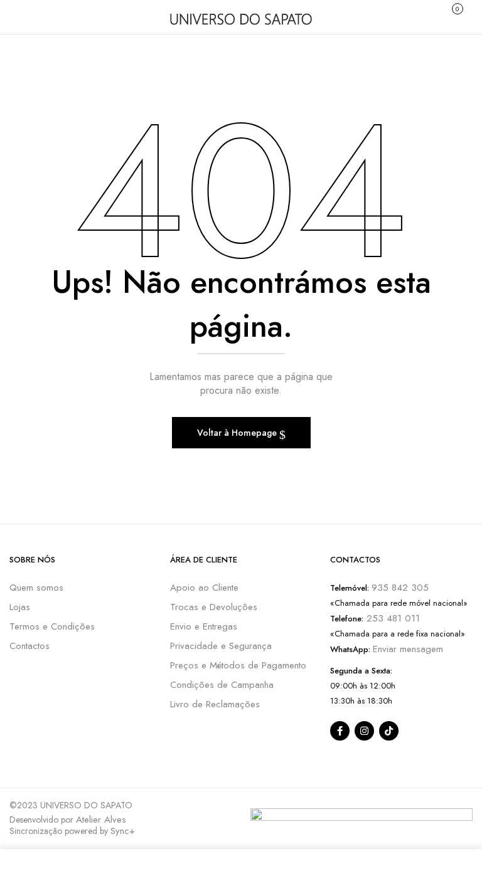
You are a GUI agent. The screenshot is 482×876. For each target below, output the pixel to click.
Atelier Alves (101, 819)
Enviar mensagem (408, 649)
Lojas (19, 607)
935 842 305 (400, 587)
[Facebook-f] (340, 731)
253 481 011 (391, 618)
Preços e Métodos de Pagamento (238, 665)
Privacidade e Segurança (221, 646)
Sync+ (122, 831)
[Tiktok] (389, 731)
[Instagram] (364, 731)
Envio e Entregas (203, 626)
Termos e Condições (52, 626)
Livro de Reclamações (215, 704)
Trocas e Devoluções (213, 607)
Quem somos (36, 587)
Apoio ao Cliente (204, 587)
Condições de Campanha (222, 685)
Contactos (29, 646)
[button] (456, 15)
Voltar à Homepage (238, 432)
